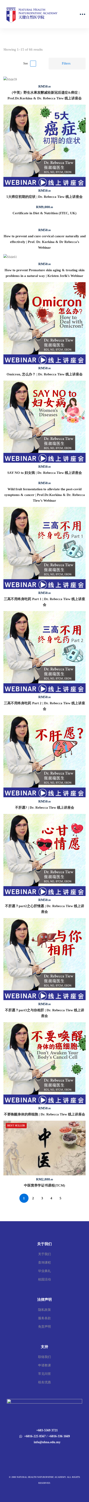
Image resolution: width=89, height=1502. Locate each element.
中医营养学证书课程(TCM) (44, 1185)
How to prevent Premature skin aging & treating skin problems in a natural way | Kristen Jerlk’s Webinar (44, 273)
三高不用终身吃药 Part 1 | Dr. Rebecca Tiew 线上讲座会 (44, 601)
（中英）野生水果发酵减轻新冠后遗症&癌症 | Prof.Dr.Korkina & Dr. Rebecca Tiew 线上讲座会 (45, 95)
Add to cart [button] (44, 79)
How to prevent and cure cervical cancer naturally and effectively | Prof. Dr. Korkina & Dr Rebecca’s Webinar (45, 241)
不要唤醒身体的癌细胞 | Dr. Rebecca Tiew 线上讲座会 (44, 1114)
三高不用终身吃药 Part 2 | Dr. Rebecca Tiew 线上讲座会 (44, 706)
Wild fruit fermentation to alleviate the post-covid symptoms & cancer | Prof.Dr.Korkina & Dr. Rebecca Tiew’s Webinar (44, 494)
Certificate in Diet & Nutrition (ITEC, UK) (44, 213)
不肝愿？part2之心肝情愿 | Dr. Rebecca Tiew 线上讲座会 (44, 909)
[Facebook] (41, 1452)
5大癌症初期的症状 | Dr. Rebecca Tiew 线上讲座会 (44, 197)
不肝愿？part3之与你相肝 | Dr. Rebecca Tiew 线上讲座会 (44, 1013)
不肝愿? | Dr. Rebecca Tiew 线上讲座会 (44, 807)
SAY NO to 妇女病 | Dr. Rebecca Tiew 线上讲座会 (44, 473)
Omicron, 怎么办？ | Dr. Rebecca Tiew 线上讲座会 (45, 374)
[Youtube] (47, 1452)
